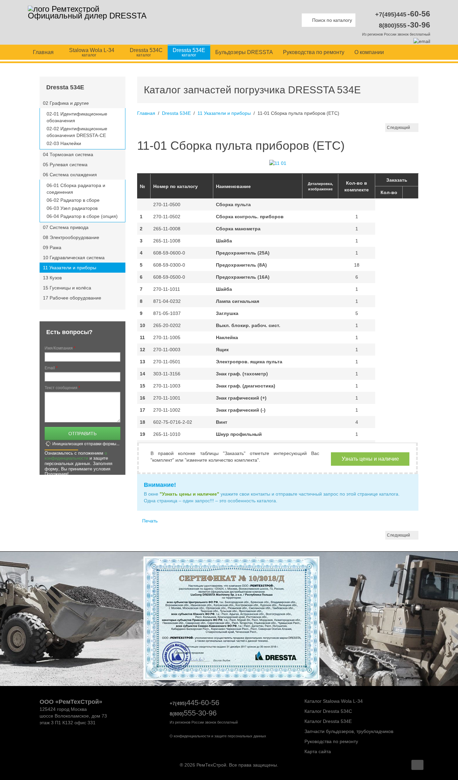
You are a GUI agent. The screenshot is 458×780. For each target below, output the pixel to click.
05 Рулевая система (65, 164)
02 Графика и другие (66, 103)
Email (51, 368)
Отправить (82, 433)
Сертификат (232, 630)
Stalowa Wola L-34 (91, 52)
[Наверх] (417, 765)
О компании (369, 52)
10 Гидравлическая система (74, 257)
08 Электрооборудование (71, 237)
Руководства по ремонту (313, 52)
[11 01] (277, 163)
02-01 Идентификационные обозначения (77, 117)
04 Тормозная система (68, 154)
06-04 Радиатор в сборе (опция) (82, 216)
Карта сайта (317, 751)
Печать (149, 520)
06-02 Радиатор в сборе (73, 200)
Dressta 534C (145, 52)
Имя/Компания (60, 348)
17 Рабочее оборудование (72, 298)
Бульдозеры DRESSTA (244, 52)
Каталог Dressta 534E (327, 721)
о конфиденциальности (76, 455)
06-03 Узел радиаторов (72, 208)
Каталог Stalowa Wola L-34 (333, 701)
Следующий (398, 127)
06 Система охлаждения (70, 174)
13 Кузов (52, 277)
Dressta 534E (189, 52)
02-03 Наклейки (64, 143)
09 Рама (52, 247)
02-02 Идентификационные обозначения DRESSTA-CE (77, 132)
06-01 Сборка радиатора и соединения (76, 189)
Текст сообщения (62, 387)
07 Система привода (66, 227)
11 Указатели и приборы (224, 113)
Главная (43, 52)
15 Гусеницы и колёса (67, 287)
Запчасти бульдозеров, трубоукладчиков (348, 731)
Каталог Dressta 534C (327, 711)
